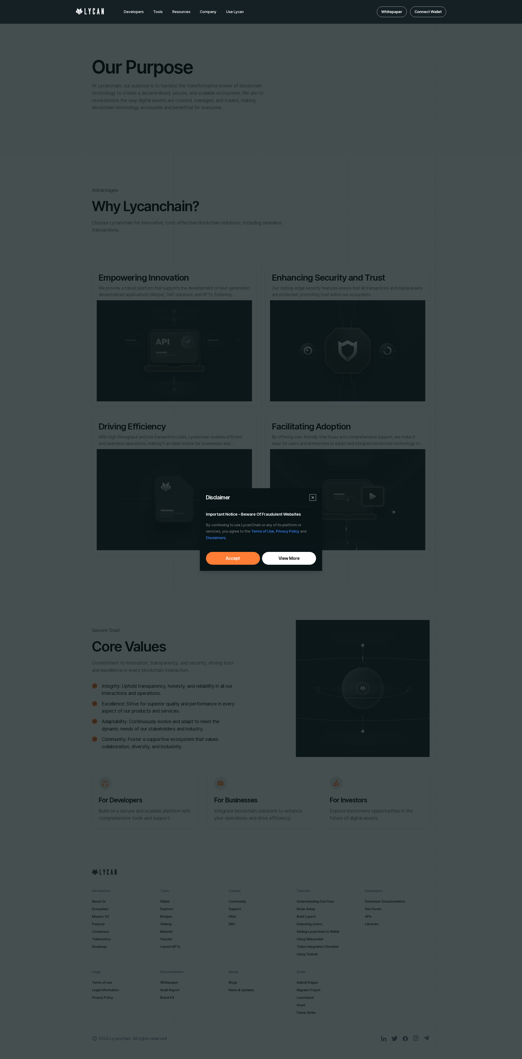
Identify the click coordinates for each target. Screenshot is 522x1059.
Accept (233, 558)
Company (208, 11)
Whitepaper (391, 11)
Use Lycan (235, 11)
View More (289, 558)
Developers (134, 11)
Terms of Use (262, 531)
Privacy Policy (287, 531)
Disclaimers (216, 537)
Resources (181, 11)
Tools (158, 11)
